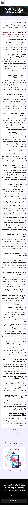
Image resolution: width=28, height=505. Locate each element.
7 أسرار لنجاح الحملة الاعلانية (16, 470)
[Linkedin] (10, 500)
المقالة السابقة (14, 430)
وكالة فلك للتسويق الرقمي (17, 32)
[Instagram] (13, 3)
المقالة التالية (14, 433)
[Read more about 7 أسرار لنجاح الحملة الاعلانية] (14, 458)
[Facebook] (15, 3)
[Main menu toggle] (3, 3)
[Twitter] (14, 3)
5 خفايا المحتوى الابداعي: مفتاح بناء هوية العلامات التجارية (15, 442)
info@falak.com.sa (13, 495)
